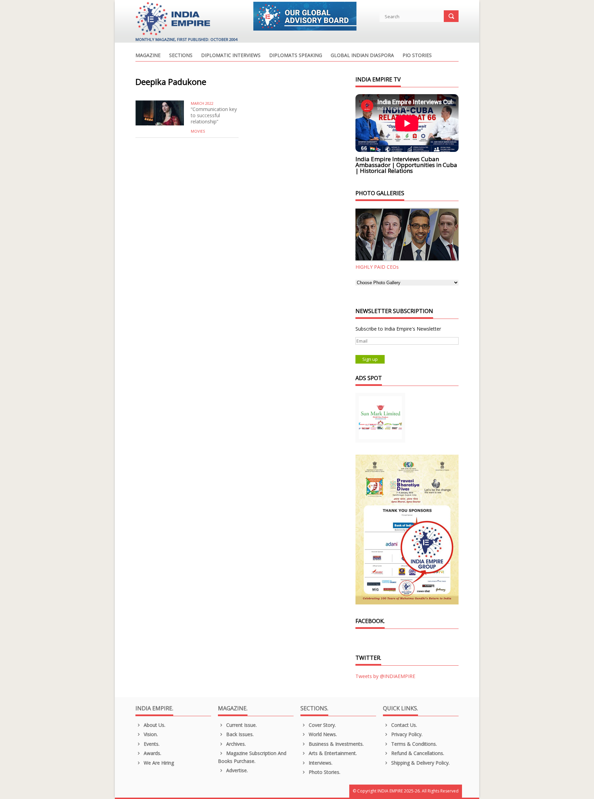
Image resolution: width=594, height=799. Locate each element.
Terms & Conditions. (413, 744)
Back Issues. (239, 734)
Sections (180, 55)
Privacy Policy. (406, 734)
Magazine (148, 55)
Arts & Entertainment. (332, 753)
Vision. (150, 734)
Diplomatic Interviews (231, 55)
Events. (151, 744)
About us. (153, 725)
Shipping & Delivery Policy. (420, 762)
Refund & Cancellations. (417, 753)
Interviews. (319, 762)
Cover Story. (321, 725)
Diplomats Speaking (295, 55)
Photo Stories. (323, 772)
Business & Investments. (335, 744)
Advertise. (236, 770)
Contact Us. (403, 725)
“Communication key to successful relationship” (214, 115)
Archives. (235, 744)
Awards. (151, 753)
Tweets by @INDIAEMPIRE (385, 676)
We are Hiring (158, 762)
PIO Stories (417, 55)
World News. (322, 734)
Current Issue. (241, 725)
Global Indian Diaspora (362, 55)
